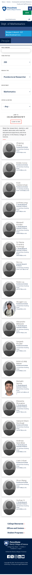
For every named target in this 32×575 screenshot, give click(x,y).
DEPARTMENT (5, 85)
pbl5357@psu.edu (21, 289)
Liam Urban (21, 460)
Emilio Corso (21, 163)
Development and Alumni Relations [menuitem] (21, 2)
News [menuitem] (3, 2)
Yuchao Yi (20, 500)
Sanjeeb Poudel (19, 342)
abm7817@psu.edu (21, 332)
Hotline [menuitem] (22, 547)
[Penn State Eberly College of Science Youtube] (23, 557)
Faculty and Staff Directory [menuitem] (24, 4)
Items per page (5, 55)
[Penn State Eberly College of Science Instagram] (16, 557)
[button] (27, 13)
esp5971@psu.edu (21, 412)
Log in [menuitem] (20, 548)
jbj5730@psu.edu (21, 211)
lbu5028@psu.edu (21, 468)
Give (27, 12)
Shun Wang (21, 480)
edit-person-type (6, 72)
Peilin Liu (20, 282)
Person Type (5, 70)
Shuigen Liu (21, 302)
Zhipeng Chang (20, 144)
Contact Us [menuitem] (13, 548)
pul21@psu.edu (24, 269)
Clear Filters (16, 121)
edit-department (6, 87)
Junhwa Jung (22, 202)
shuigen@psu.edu (21, 309)
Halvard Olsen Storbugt (22, 422)
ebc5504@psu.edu (21, 170)
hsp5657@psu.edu (21, 430)
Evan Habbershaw (22, 184)
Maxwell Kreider (19, 223)
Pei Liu (19, 262)
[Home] (10, 8)
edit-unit (4, 102)
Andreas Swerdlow (20, 442)
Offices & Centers (6, 100)
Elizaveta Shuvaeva (20, 402)
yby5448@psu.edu (21, 509)
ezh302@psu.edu (24, 190)
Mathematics (13, 23)
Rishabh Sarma (19, 382)
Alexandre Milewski (20, 322)
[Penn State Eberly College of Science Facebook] (9, 557)
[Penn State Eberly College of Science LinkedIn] (19, 557)
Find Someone (5, 47)
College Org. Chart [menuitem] (12, 547)
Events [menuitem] (8, 2)
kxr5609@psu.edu (21, 370)
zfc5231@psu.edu (21, 152)
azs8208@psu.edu (21, 451)
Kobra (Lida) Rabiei (21, 362)
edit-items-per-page (7, 57)
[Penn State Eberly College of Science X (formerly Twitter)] (12, 557)
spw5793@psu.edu (21, 487)
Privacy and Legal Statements (19, 564)
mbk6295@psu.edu (21, 233)
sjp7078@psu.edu (21, 351)
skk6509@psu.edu (21, 255)
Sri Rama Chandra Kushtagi (20, 244)
